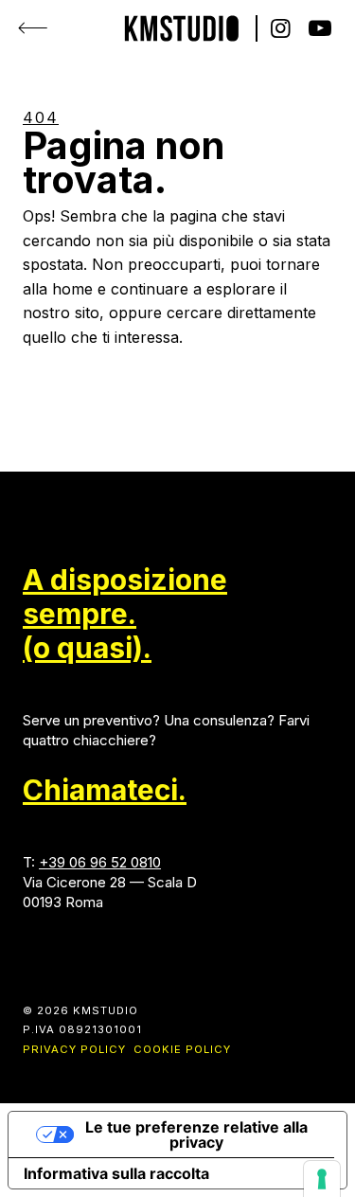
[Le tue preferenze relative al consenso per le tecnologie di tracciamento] (322, 1179)
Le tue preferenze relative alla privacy (196, 1134)
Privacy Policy (74, 1049)
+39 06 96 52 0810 (100, 862)
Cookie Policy (182, 1049)
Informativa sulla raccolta (116, 1173)
